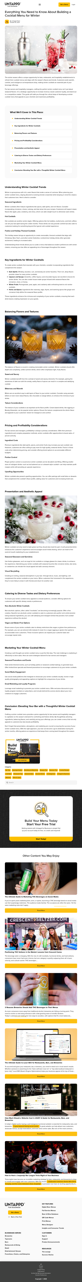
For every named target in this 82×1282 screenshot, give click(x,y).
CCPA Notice (41, 1271)
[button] (39, 4)
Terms (41, 1268)
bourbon (28, 272)
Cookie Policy (41, 1270)
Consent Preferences (41, 1275)
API (41, 1264)
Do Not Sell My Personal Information (41, 1273)
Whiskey (21, 272)
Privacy (41, 1266)
